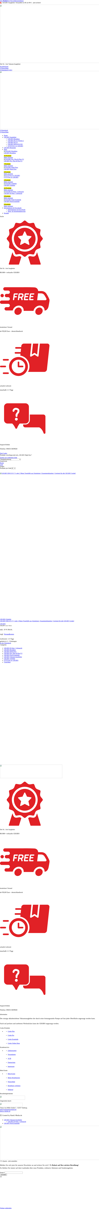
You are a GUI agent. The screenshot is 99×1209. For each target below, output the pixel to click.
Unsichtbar (7, 662)
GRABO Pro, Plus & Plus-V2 (13, 653)
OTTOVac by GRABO (11, 660)
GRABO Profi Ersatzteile (12, 655)
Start (1, 453)
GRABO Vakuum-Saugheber (13, 657)
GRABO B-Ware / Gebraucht (13, 648)
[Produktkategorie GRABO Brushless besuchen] (10, 151)
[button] (4, 68)
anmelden (3, 1174)
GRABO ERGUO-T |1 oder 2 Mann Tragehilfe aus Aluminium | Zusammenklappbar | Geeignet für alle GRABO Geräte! (37, 621)
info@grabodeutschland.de (8, 1109)
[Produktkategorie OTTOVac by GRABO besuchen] (12, 175)
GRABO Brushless (10, 650)
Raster (2, 463)
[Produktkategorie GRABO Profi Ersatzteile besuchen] (12, 200)
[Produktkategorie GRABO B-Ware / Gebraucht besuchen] (14, 191)
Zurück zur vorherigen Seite (8, 457)
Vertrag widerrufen (6, 1208)
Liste (1, 465)
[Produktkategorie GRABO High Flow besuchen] (11, 167)
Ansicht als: (3, 461)
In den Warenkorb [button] (5, 643)
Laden (5, 453)
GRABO (3, 624)
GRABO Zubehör (5, 619)
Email (2, 1172)
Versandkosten (9, 634)
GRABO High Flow (10, 651)
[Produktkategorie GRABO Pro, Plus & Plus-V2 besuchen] (14, 159)
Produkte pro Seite (5, 468)
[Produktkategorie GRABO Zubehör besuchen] (10, 183)
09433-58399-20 (5, 1111)
